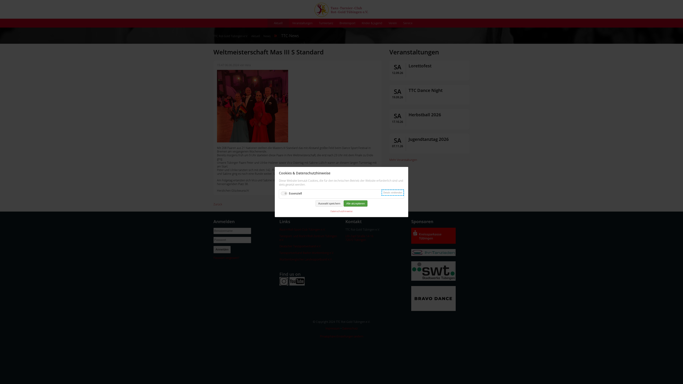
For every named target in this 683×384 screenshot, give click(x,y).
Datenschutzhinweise (341, 211)
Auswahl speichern (329, 203)
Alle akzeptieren (355, 203)
